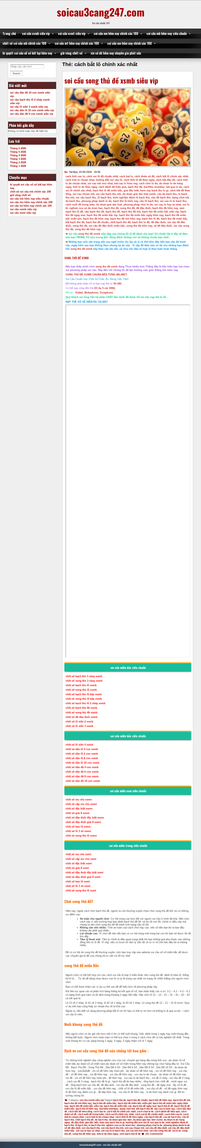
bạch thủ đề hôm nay (160, 1100)
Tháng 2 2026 (18, 162)
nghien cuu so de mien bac (121, 1125)
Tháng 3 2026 (18, 158)
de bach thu (101, 1119)
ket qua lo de (157, 1122)
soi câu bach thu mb (112, 1128)
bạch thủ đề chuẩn (137, 1100)
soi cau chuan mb (134, 1128)
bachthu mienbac (109, 1108)
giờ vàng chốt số (71, 53)
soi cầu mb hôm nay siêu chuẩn (166, 33)
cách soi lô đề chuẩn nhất (149, 1114)
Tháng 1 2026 (18, 165)
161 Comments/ (154, 1134)
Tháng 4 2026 (18, 155)
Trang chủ (9, 33)
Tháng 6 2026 (18, 148)
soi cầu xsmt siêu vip (71, 33)
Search (16, 73)
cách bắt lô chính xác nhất (121, 1111)
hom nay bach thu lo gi (112, 1122)
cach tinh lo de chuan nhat (99, 1117)
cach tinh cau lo (173, 1114)
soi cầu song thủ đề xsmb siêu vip (111, 80)
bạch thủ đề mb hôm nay (78, 1103)
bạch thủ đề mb (181, 1100)
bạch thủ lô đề (165, 1106)
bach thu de (119, 1100)
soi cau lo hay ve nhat (88, 1130)
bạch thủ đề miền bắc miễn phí (135, 1103)
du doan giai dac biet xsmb (148, 1119)
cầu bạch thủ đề (153, 1117)
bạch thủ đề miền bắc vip (118, 1106)
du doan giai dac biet (120, 1119)
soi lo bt (176, 1130)
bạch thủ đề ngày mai (144, 1106)
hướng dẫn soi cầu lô (137, 1122)
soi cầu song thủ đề (160, 1130)
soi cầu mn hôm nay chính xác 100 (116, 33)
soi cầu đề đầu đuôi (156, 1128)
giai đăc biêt (91, 1122)
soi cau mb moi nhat (137, 1130)
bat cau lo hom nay (164, 1108)
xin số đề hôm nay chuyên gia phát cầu (116, 53)
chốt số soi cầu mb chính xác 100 (24, 43)
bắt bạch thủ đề (144, 1108)
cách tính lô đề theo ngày (129, 1117)
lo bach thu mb (97, 1125)
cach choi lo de (145, 1111)
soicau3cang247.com (100, 11)
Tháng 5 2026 (18, 151)
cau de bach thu (172, 1117)
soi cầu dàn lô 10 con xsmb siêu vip (32, 110)
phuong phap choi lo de (149, 1125)
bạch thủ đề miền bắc (105, 1103)
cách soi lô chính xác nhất (119, 1114)
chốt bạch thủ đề (84, 1119)
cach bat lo (99, 1111)
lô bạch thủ (81, 1125)
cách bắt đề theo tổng (80, 1111)
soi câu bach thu (91, 1128)
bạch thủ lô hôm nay (87, 1108)
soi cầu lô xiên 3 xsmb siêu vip (29, 106)
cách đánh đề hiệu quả (167, 1111)
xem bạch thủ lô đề (130, 1134)
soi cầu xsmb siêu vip (36, 33)
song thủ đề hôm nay (84, 1134)
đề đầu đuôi (77, 1122)
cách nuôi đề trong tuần (91, 1114)
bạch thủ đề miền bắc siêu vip (86, 1106)
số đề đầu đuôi (72, 1128)
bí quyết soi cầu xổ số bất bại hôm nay (27, 53)
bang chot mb (127, 1108)
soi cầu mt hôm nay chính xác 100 (77, 43)
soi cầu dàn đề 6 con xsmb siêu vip (31, 113)
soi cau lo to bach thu (113, 1130)
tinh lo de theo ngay (107, 1134)
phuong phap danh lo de (177, 1125)
